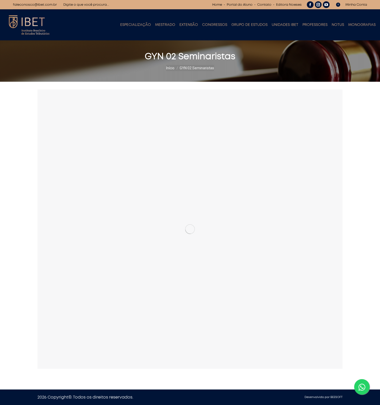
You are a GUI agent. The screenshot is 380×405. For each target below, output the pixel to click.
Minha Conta (356, 4)
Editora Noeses (289, 4)
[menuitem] (135, 25)
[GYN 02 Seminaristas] (190, 229)
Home (217, 4)
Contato (264, 4)
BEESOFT (336, 397)
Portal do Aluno (240, 4)
